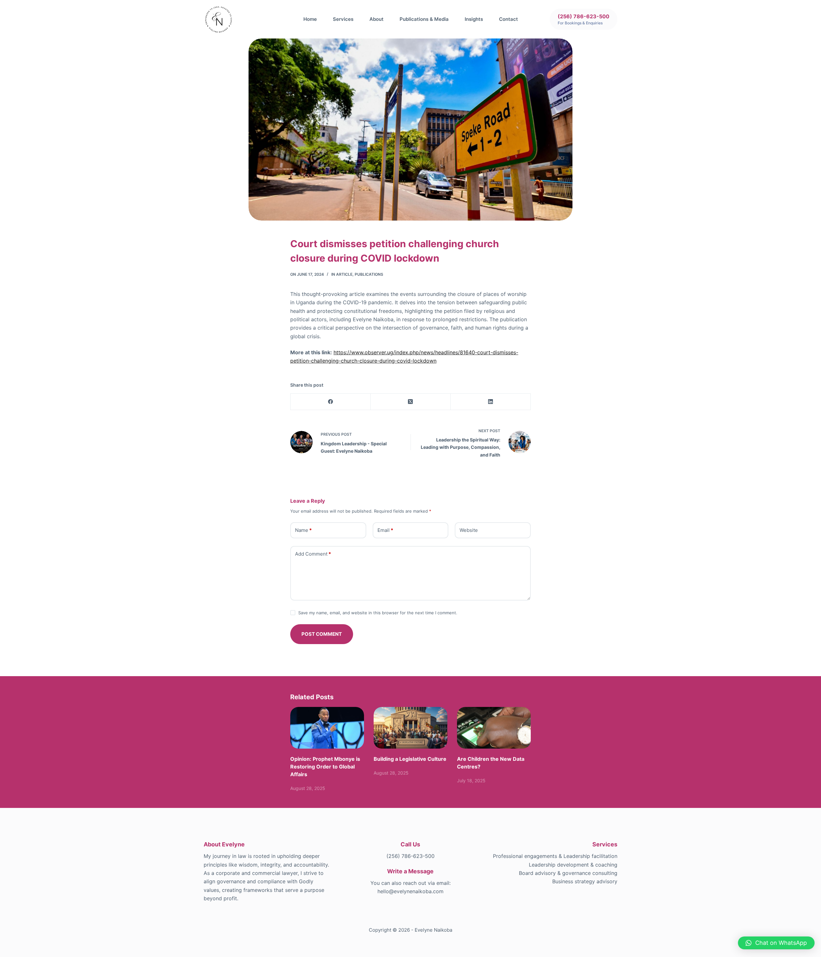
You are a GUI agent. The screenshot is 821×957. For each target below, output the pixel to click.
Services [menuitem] (343, 19)
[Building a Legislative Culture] (410, 727)
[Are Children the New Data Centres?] (494, 727)
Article (344, 274)
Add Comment (313, 554)
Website (469, 530)
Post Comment (321, 634)
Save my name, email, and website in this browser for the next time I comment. (377, 612)
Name (303, 530)
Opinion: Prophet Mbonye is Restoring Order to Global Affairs (325, 766)
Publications (369, 274)
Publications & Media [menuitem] (424, 19)
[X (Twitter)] (411, 402)
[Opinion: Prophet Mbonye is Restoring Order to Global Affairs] (327, 727)
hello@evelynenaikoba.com (410, 891)
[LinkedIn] (491, 402)
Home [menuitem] (310, 19)
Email (385, 530)
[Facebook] (331, 402)
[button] (776, 942)
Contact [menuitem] (508, 19)
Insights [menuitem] (474, 19)
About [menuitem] (376, 19)
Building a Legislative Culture (410, 759)
